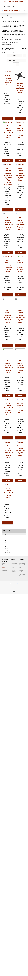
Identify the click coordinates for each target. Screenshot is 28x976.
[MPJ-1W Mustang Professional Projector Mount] (20, 399)
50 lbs (8, 548)
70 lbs (7, 552)
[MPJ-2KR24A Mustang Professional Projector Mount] (8, 349)
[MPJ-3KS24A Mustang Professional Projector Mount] (7, 122)
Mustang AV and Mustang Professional (22, 563)
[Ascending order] (24, 55)
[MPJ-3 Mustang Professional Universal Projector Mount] (20, 256)
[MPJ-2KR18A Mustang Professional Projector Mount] (20, 349)
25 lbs (8, 540)
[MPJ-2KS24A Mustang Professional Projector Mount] (8, 299)
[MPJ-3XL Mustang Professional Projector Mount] (8, 72)
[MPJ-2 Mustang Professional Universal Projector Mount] (7, 399)
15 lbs (8, 537)
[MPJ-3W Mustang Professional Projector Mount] (20, 72)
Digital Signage (14, 563)
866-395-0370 (16, 587)
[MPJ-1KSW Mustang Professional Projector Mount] (8, 442)
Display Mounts (4, 564)
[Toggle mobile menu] (25, 10)
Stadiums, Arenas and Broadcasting (13, 572)
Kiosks (3, 568)
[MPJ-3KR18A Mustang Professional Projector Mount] (20, 214)
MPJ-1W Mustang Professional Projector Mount (20, 407)
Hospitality (13, 566)
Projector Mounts (4, 567)
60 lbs (7, 550)
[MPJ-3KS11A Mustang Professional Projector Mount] (20, 165)
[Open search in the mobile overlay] (9, 6)
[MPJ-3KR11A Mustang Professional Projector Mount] (7, 256)
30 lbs (8, 542)
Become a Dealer (21, 567)
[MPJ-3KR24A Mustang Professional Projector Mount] (7, 214)
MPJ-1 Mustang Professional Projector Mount (8, 492)
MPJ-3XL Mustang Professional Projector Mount (8, 80)
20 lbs (8, 539)
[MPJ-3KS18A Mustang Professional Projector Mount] (20, 122)
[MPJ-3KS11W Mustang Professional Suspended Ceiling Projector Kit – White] (7, 165)
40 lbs (8, 546)
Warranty (21, 575)
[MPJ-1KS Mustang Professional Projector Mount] (20, 442)
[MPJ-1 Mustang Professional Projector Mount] (7, 484)
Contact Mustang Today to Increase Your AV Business (22, 571)
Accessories (4, 570)
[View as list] (17, 64)
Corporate (13, 562)
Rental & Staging (12, 568)
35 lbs (8, 544)
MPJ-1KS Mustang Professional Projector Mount (20, 450)
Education (13, 564)
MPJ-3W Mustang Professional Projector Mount (20, 88)
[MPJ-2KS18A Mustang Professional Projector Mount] (20, 299)
